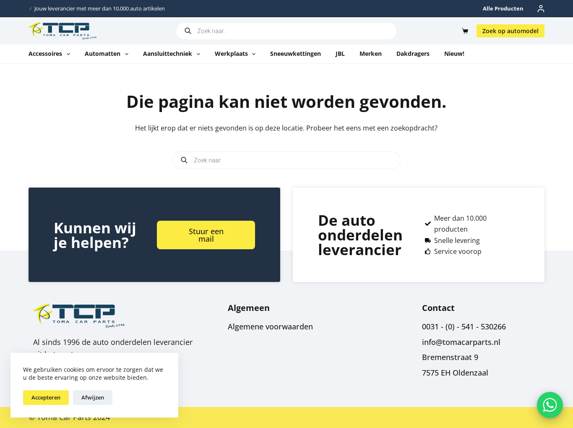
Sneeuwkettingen (295, 53)
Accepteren (45, 397)
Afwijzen (92, 397)
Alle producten (503, 8)
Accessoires (45, 53)
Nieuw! (454, 53)
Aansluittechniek (167, 53)
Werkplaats (231, 53)
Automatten (102, 53)
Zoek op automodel (510, 31)
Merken (370, 53)
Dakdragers (413, 53)
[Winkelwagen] (463, 31)
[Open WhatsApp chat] (550, 405)
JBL (340, 53)
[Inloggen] (540, 8)
